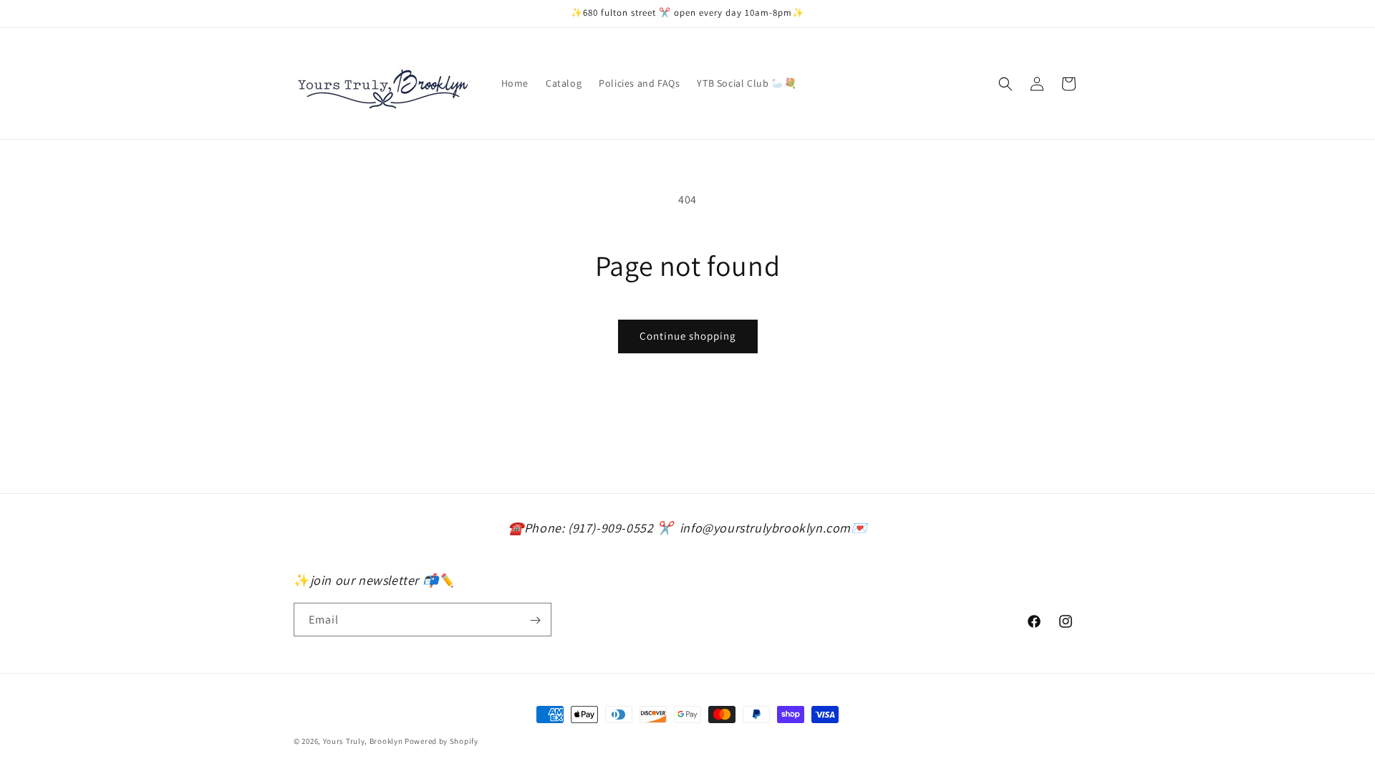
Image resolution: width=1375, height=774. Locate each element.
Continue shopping (688, 336)
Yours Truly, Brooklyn (363, 741)
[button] (1005, 84)
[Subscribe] (535, 620)
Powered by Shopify (441, 741)
